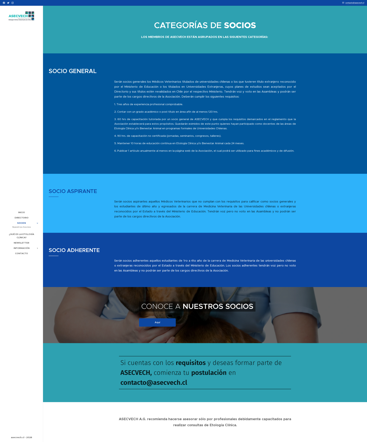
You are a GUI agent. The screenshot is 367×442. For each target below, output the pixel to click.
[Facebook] (4, 2)
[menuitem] (21, 212)
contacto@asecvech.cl (354, 2)
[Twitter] (8, 2)
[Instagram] (12, 2)
